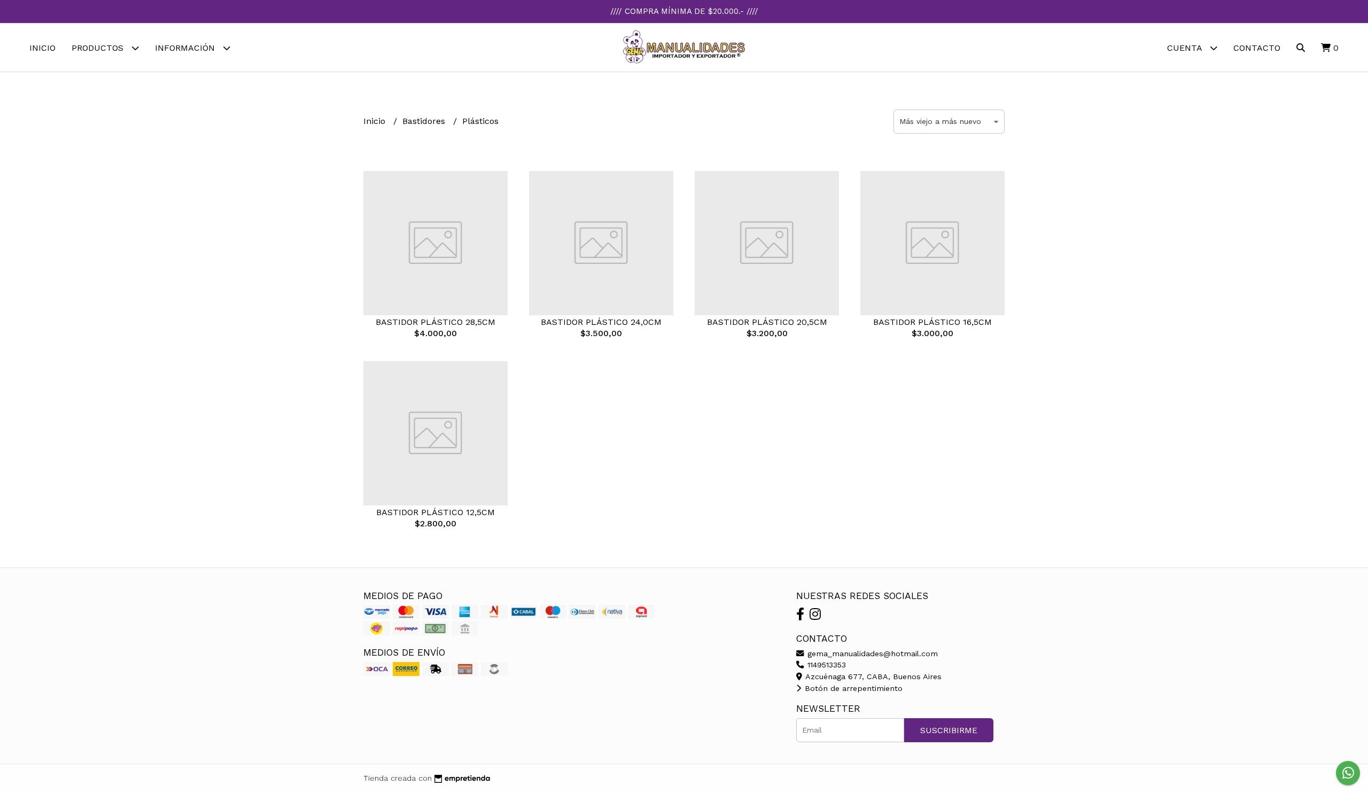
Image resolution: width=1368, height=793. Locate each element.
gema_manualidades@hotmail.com (871, 653)
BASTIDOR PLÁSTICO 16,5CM (932, 322)
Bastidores (425, 121)
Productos (99, 48)
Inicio (42, 48)
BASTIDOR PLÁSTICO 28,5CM (435, 322)
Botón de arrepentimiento (852, 688)
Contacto (1256, 48)
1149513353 (825, 664)
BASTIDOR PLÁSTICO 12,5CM (435, 512)
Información (186, 48)
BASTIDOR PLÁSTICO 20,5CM (767, 322)
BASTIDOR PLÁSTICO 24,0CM (601, 322)
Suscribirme (948, 730)
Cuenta (1185, 48)
